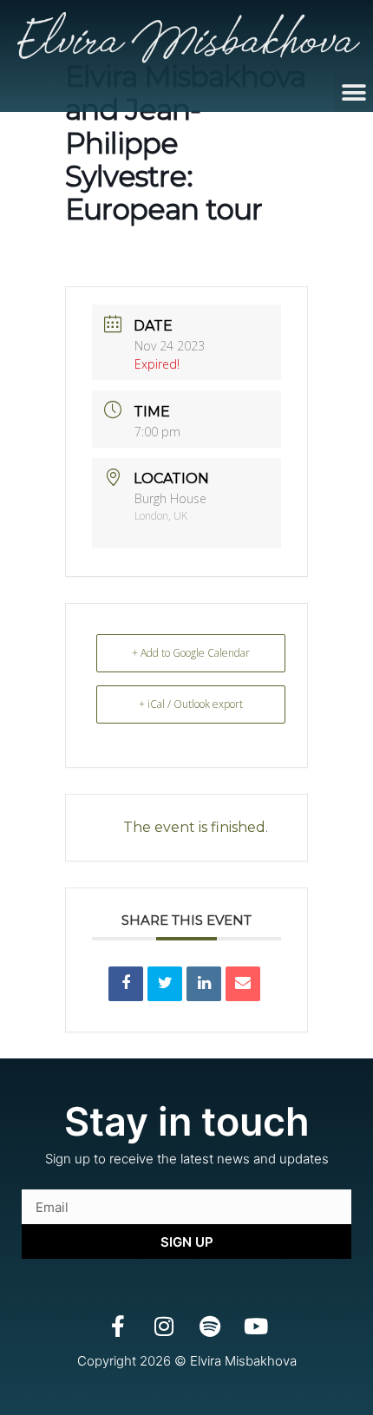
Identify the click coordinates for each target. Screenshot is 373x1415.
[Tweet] (164, 983)
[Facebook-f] (117, 1326)
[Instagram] (163, 1326)
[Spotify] (209, 1326)
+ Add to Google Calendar (191, 652)
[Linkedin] (203, 983)
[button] (353, 92)
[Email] (243, 983)
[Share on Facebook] (125, 983)
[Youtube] (255, 1326)
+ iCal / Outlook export (191, 704)
